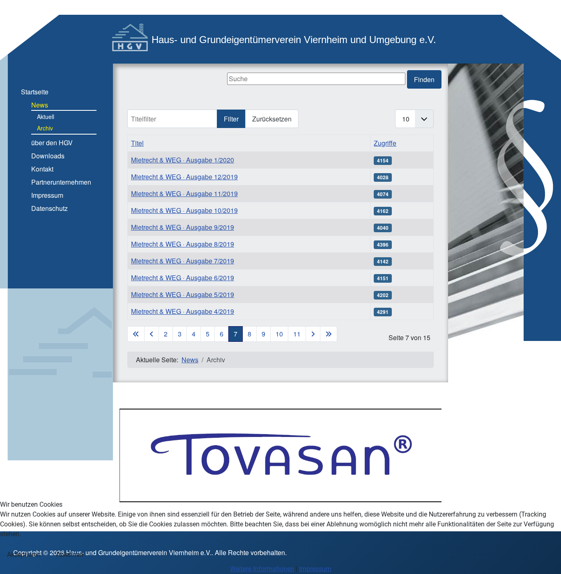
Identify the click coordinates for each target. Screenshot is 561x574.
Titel (137, 143)
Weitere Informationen (262, 569)
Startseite (34, 91)
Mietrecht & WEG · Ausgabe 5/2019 (182, 294)
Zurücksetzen (272, 118)
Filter (231, 118)
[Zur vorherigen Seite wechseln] (151, 334)
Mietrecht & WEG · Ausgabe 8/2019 (182, 244)
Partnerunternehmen (61, 182)
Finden (424, 79)
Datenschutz (49, 208)
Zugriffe (385, 143)
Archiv (45, 128)
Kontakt (42, 169)
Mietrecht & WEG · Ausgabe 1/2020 (182, 160)
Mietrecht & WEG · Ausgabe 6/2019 (182, 277)
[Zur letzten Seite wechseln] (328, 334)
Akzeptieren (24, 554)
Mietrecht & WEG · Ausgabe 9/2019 (182, 227)
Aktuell (45, 116)
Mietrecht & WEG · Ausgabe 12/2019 (184, 176)
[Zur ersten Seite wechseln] (136, 334)
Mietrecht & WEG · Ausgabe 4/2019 (182, 311)
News (39, 105)
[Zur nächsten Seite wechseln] (313, 334)
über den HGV (52, 142)
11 (297, 333)
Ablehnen (69, 554)
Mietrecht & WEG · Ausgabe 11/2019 (184, 193)
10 (279, 333)
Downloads (47, 155)
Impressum (47, 195)
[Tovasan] (280, 455)
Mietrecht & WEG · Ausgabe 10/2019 (184, 210)
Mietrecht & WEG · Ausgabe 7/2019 (182, 260)
